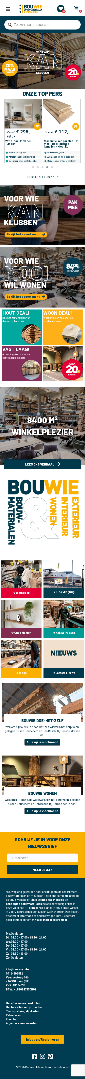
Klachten (11, 1019)
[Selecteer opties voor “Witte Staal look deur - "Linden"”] (37, 126)
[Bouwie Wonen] (42, 775)
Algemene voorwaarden (21, 1023)
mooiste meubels (52, 899)
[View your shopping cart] (76, 8)
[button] (33, 167)
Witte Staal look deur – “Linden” (20, 142)
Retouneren (13, 1015)
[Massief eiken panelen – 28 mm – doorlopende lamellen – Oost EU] (61, 113)
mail (46, 919)
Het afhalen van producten (23, 1003)
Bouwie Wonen (42, 793)
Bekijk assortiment (43, 742)
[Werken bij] (21, 579)
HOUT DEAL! (15, 313)
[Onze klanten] (21, 619)
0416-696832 (14, 973)
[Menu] (8, 9)
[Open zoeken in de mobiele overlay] (42, 24)
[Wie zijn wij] (63, 619)
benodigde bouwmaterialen (24, 903)
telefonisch (60, 919)
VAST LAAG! (15, 349)
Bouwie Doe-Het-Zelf (42, 720)
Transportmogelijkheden (22, 1011)
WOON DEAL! (57, 313)
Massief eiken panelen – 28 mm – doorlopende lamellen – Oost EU (61, 144)
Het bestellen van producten (24, 1007)
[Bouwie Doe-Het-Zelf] (42, 702)
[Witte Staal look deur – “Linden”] (23, 113)
